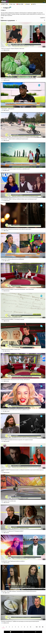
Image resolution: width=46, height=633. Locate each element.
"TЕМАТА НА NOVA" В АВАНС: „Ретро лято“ (10, 349)
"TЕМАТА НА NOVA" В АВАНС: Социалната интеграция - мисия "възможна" (17, 289)
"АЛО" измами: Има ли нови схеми (8, 500)
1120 (36, 626)
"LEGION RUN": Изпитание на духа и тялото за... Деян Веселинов (15, 168)
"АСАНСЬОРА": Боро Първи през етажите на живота (13, 561)
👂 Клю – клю (12, 4)
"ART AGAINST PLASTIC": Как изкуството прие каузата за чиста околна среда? (18, 78)
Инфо (2, 17)
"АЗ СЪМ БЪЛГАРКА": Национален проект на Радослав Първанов (15, 379)
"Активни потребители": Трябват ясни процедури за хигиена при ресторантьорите (20, 621)
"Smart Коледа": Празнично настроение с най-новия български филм (16, 229)
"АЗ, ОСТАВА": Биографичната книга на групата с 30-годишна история (17, 439)
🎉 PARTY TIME (4, 4)
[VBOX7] (4, 1)
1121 (39, 626)
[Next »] (42, 626)
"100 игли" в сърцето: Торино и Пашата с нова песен (12, 48)
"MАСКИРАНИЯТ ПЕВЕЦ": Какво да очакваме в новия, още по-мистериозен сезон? (19, 198)
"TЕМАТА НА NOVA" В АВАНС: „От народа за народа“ (12, 319)
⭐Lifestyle (27, 4)
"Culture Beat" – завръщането (7, 108)
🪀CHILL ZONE (19, 4)
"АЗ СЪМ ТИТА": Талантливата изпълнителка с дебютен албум (15, 409)
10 (30, 626)
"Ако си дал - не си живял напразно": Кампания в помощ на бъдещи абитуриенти (18, 591)
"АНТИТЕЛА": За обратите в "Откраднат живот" (12, 531)
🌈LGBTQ (33, 4)
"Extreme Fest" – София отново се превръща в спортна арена (14, 138)
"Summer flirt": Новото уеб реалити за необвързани (12, 259)
